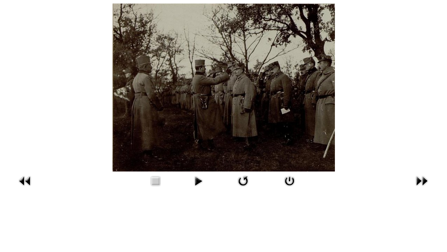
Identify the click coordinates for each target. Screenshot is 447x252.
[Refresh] (243, 180)
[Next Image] (421, 180)
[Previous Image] (25, 180)
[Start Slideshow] (198, 180)
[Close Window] (289, 180)
